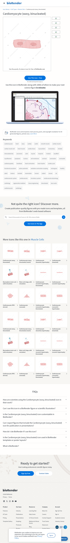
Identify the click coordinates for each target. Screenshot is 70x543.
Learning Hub (32, 511)
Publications (19, 514)
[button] (4, 3)
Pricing (5, 518)
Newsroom (45, 525)
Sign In (57, 514)
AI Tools (5, 514)
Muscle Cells (21, 9)
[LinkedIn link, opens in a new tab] (4, 501)
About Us (44, 511)
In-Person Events (33, 518)
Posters (18, 528)
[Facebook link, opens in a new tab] (13, 501)
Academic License (60, 518)
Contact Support (46, 518)
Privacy (5, 497)
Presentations (20, 518)
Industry (18, 511)
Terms (10, 497)
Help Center (32, 514)
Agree (51, 535)
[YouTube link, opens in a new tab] (16, 501)
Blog (30, 527)
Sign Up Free (25, 473)
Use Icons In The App (35, 224)
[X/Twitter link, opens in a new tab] (7, 501)
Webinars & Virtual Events (34, 522)
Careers (44, 514)
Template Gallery (7, 521)
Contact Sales (44, 473)
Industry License (59, 521)
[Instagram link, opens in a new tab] (10, 501)
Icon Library (6, 9)
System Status (46, 528)
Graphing (18, 521)
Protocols (18, 525)
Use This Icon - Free (35, 78)
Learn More (33, 134)
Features (5, 511)
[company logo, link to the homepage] (14, 3)
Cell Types (14, 9)
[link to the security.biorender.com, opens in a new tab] (57, 527)
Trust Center (45, 521)
